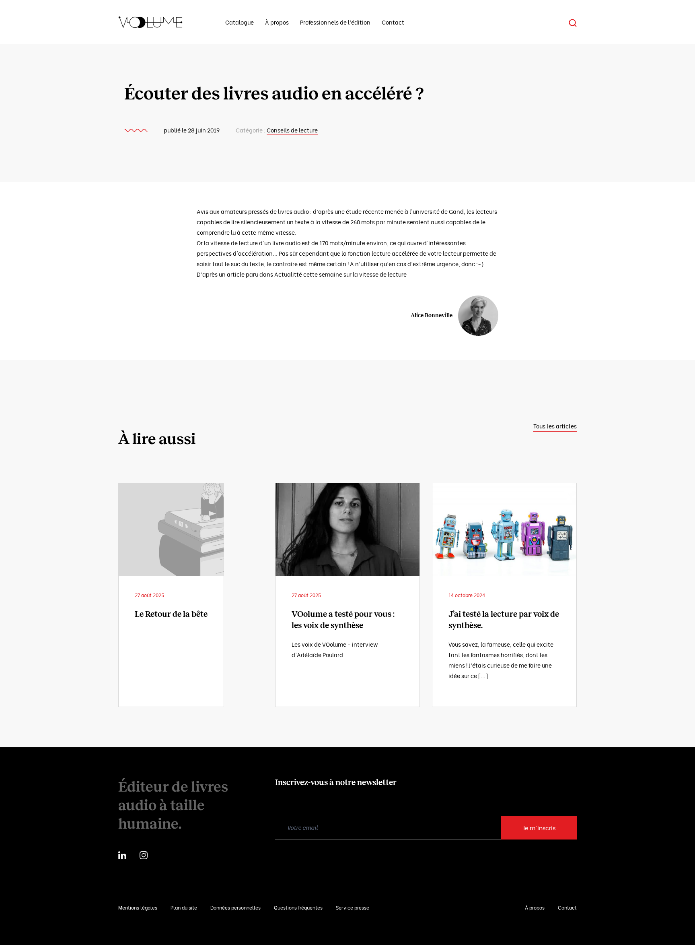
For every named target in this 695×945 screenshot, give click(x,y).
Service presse (352, 907)
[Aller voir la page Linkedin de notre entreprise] (122, 854)
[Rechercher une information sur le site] (573, 22)
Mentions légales (137, 907)
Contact (393, 22)
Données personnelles (235, 907)
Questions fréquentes (298, 907)
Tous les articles (555, 426)
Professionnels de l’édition (335, 22)
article (236, 274)
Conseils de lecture (292, 130)
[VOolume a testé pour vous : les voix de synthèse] (347, 529)
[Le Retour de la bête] (171, 529)
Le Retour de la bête (171, 614)
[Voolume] (162, 22)
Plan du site (184, 907)
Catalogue (239, 22)
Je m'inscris (539, 827)
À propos (277, 22)
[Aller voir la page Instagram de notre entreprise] (144, 854)
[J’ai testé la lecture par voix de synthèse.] (504, 529)
